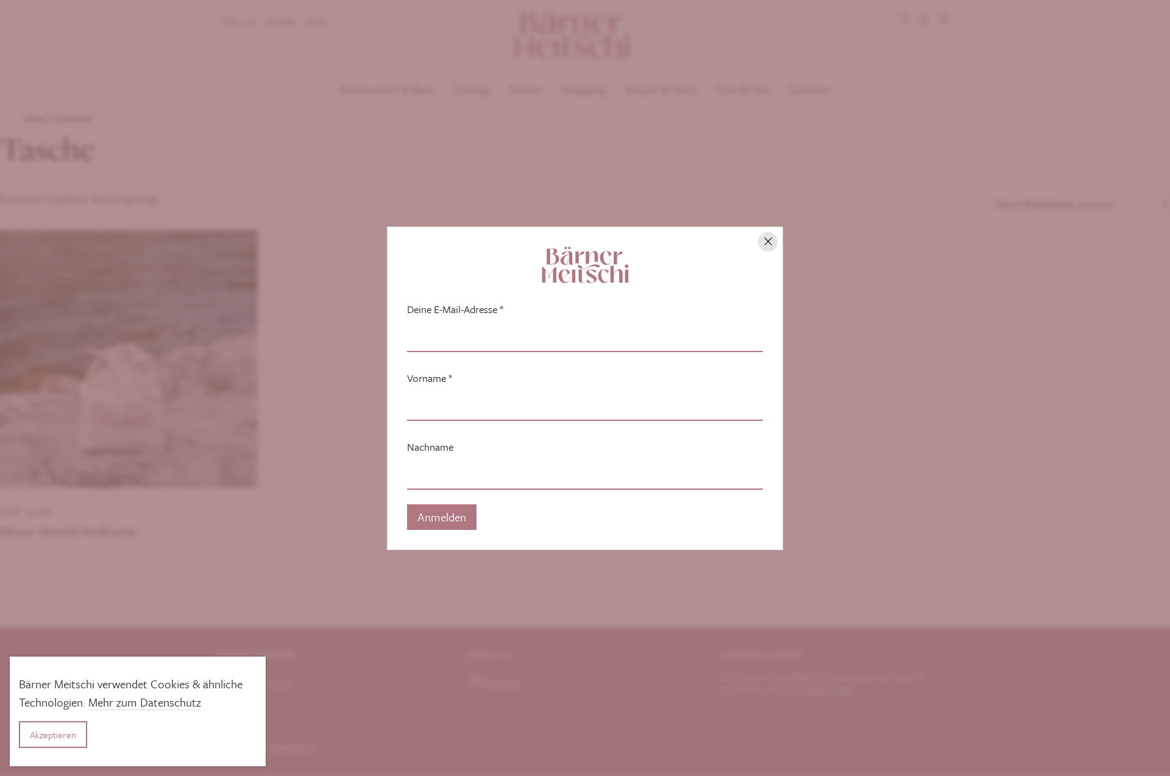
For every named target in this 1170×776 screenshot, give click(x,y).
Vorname (429, 378)
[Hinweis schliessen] (768, 242)
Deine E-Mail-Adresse (455, 309)
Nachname (430, 447)
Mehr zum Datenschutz (144, 702)
